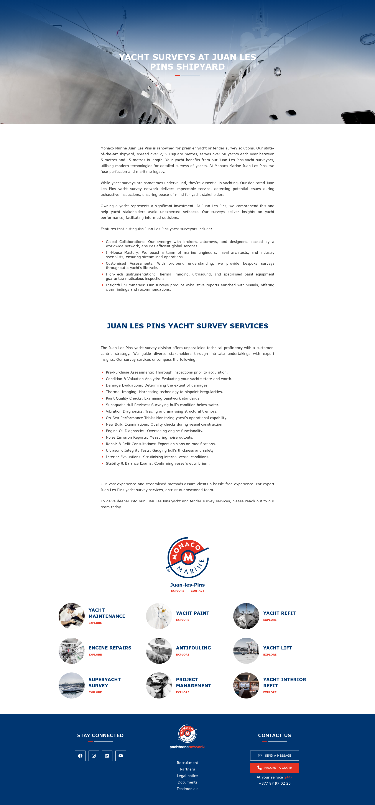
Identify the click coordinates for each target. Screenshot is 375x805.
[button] (113, 4)
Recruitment (187, 763)
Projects (227, 4)
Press (209, 4)
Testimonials (187, 789)
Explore (177, 591)
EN (265, 4)
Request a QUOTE (350, 7)
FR (273, 4)
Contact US (249, 4)
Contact (197, 591)
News (194, 4)
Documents (187, 782)
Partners (187, 769)
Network (171, 4)
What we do (110, 4)
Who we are (141, 4)
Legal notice (187, 776)
